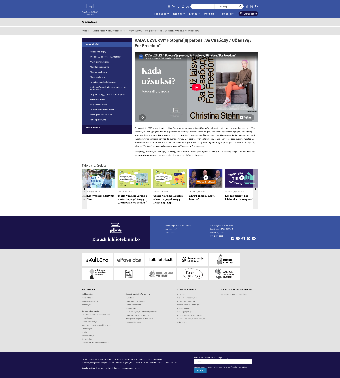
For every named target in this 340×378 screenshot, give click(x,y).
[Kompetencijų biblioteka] (192, 259)
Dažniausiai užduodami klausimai (95, 342)
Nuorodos (181, 294)
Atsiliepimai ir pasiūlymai (187, 298)
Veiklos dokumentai (90, 301)
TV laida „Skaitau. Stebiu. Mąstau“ (105, 57)
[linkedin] (238, 238)
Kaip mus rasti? (171, 229)
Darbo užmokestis (133, 305)
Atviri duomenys (183, 308)
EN (256, 6)
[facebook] (232, 238)
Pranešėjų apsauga (184, 312)
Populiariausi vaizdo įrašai (102, 109)
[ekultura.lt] (97, 259)
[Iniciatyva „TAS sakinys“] (192, 274)
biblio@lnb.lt (158, 359)
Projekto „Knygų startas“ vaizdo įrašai (107, 94)
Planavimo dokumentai (135, 301)
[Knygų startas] (224, 259)
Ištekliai (177, 13)
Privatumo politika (238, 367)
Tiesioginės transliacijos (101, 114)
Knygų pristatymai (98, 119)
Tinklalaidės (92, 127)
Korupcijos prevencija (186, 301)
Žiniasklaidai (87, 318)
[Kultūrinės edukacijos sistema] (97, 274)
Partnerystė (86, 305)
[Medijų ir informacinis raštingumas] (224, 274)
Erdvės (193, 13)
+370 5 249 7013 (226, 229)
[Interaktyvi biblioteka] (160, 259)
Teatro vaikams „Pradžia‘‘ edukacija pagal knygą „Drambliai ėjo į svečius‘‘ (133, 199)
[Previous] (84, 189)
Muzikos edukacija (98, 72)
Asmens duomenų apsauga (188, 305)
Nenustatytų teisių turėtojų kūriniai (235, 294)
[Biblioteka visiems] (160, 274)
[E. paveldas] (129, 259)
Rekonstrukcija (88, 336)
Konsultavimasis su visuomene (189, 315)
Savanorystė (87, 329)
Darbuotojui (250, 13)
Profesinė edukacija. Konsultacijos (191, 319)
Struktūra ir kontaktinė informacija (96, 315)
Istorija (84, 332)
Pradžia (85, 30)
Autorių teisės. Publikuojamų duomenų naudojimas (119, 368)
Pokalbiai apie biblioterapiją (103, 82)
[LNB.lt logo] (90, 9)
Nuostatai (130, 298)
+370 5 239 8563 (216, 236)
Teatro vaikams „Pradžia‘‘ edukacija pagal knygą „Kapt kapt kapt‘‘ (168, 199)
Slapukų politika (88, 368)
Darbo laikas (87, 339)
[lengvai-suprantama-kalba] (247, 6)
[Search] (240, 6)
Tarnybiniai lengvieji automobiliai (139, 319)
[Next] (255, 189)
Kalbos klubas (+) (98, 51)
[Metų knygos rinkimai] (129, 274)
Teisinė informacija (89, 321)
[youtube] (243, 238)
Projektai (226, 13)
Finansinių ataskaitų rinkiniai (137, 315)
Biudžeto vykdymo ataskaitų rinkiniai (141, 312)
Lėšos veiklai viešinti (134, 322)
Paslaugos (160, 13)
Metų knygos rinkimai (99, 67)
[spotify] (254, 238)
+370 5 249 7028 (226, 225)
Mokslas (209, 13)
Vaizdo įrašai (99, 30)
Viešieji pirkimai (132, 308)
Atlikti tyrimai (182, 322)
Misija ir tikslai (87, 298)
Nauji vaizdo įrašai (116, 30)
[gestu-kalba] (251, 6)
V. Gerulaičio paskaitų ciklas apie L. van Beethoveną (108, 88)
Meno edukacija (97, 77)
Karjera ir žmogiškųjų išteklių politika (97, 325)
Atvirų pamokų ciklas (99, 62)
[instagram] (248, 238)
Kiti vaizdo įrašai (97, 99)
